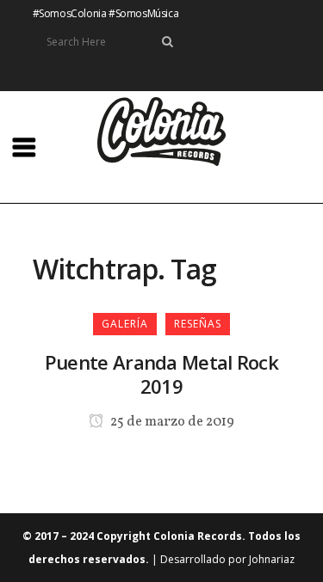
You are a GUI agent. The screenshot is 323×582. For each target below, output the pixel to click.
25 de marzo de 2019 (171, 422)
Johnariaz (272, 559)
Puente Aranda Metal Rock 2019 (161, 374)
